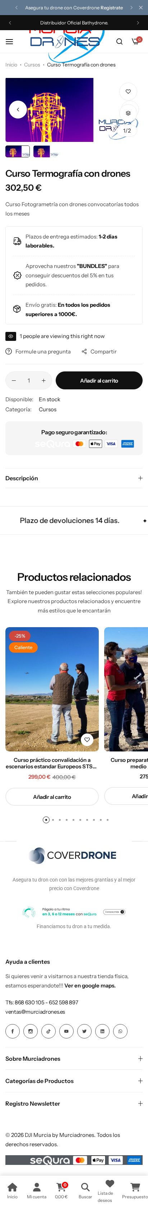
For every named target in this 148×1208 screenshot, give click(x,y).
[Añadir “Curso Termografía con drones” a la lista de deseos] (128, 92)
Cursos (32, 64)
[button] (16, 7)
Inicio (11, 64)
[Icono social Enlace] (12, 1031)
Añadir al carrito (99, 380)
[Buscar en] (119, 41)
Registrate (112, 7)
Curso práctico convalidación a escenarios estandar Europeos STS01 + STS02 (52, 763)
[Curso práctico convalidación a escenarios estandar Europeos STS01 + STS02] (52, 689)
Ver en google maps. (90, 985)
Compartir (104, 351)
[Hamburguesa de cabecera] (12, 41)
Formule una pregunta (43, 351)
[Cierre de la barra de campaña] (141, 7)
